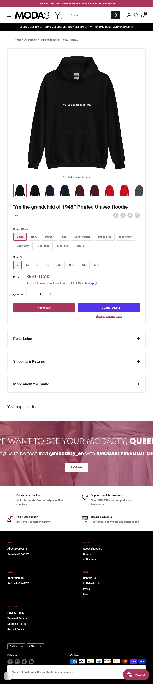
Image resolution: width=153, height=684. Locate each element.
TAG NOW (76, 467)
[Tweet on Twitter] (130, 215)
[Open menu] (9, 15)
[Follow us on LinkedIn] (31, 661)
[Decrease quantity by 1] (31, 294)
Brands (87, 554)
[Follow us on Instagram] (17, 661)
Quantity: (18, 294)
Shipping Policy (16, 623)
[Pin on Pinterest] (123, 215)
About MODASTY (17, 548)
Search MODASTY (18, 554)
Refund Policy (15, 629)
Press (86, 589)
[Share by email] (137, 215)
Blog (85, 594)
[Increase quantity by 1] (50, 294)
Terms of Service (17, 618)
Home (18, 40)
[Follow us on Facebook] (10, 661)
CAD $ (32, 646)
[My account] (129, 15)
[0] (142, 15)
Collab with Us (91, 583)
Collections (89, 559)
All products (30, 40)
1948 (15, 215)
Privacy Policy (15, 612)
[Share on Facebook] (115, 215)
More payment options (109, 316)
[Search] (115, 15)
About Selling (15, 578)
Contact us (89, 578)
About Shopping (92, 548)
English (13, 646)
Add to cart (44, 307)
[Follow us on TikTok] (24, 661)
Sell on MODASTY (18, 583)
